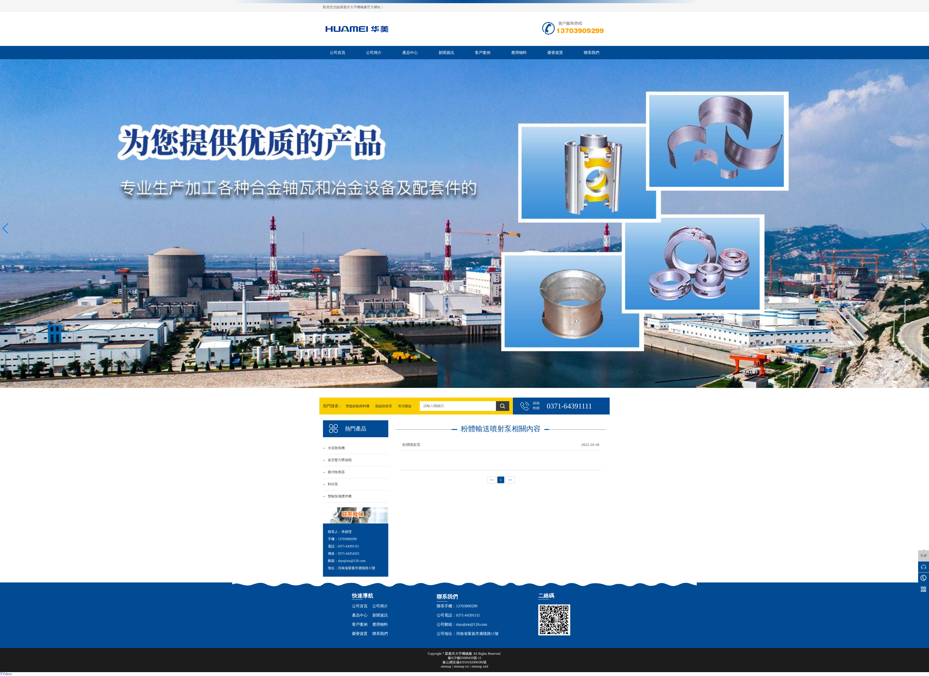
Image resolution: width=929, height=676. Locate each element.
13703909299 (466, 606)
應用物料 (519, 53)
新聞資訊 (446, 53)
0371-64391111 (468, 615)
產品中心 (410, 53)
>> (510, 480)
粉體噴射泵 (411, 445)
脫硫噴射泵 (383, 406)
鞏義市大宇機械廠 (458, 653)
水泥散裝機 (336, 448)
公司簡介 (374, 53)
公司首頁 (337, 53)
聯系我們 (591, 53)
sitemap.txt (461, 666)
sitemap (446, 666)
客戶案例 (482, 53)
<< (492, 480)
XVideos (6, 674)
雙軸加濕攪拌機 (340, 496)
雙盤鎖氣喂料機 (357, 406)
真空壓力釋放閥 (340, 460)
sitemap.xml (480, 666)
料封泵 (333, 484)
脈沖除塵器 (336, 472)
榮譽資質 (555, 53)
